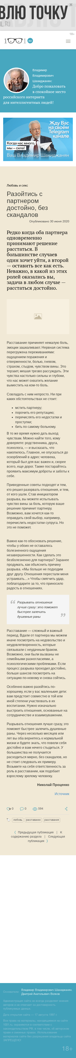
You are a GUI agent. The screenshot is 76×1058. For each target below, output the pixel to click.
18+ (72, 34)
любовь (17, 820)
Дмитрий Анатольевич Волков (40, 994)
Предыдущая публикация (35, 832)
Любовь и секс (17, 185)
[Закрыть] (71, 5)
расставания (51, 820)
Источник (62, 794)
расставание (33, 820)
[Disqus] (38, 918)
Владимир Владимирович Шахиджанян (46, 990)
